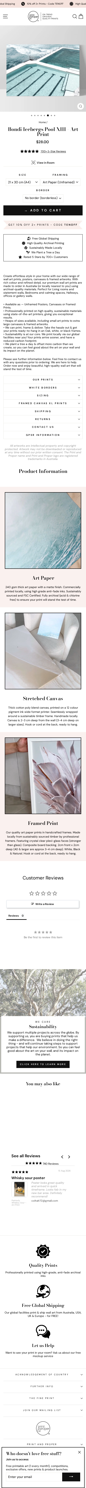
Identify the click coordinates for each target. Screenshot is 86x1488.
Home (42, 122)
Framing (60, 174)
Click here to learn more (43, 1064)
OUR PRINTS (43, 379)
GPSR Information (43, 435)
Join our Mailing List (42, 1410)
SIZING (43, 395)
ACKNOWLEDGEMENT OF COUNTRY (42, 1374)
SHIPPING (43, 411)
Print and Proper (42, 1444)
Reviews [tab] (13, 915)
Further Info (42, 1386)
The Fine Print (41, 1398)
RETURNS (43, 419)
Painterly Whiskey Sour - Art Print (19, 1202)
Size (22, 174)
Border (43, 190)
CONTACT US (43, 427)
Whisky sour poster (28, 1178)
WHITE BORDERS (43, 387)
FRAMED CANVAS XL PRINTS (43, 403)
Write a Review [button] (44, 904)
